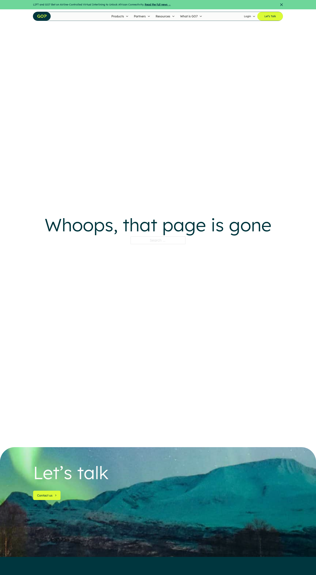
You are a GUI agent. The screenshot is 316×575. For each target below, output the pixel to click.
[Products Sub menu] (127, 16)
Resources (163, 16)
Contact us (44, 495)
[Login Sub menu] (254, 16)
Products (117, 16)
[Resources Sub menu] (173, 16)
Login (247, 16)
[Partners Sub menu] (149, 16)
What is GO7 (189, 16)
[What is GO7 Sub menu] (201, 16)
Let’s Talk (270, 16)
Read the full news (158, 4)
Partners (140, 16)
